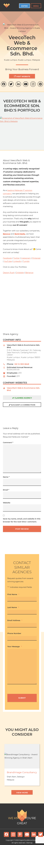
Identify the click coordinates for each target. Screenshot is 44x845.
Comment (8, 442)
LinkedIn (17, 261)
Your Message (14, 646)
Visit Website (23, 76)
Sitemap (29, 843)
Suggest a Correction (23, 405)
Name (6, 477)
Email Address (14, 620)
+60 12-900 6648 (21, 364)
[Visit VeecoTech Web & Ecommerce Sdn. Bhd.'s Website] (22, 129)
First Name (13, 594)
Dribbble (20, 272)
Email (6, 490)
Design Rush (8, 272)
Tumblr (26, 261)
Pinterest (36, 258)
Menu (36, 6)
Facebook (7, 258)
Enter (24, 6)
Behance (29, 272)
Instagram (26, 258)
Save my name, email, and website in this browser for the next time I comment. (21, 520)
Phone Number (14, 633)
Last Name (13, 607)
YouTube (8, 261)
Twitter (16, 258)
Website (6, 503)
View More (22, 792)
